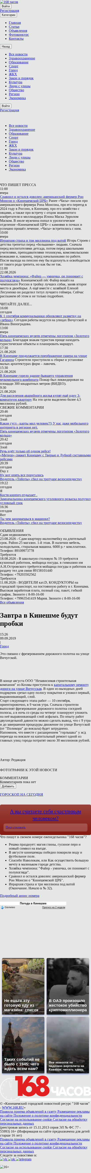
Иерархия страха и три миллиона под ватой (33, 240)
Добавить (8, 786)
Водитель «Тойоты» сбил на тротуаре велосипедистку (41, 479)
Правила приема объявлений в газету (28, 1111)
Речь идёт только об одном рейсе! (25, 451)
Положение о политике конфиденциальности (47, 1115)
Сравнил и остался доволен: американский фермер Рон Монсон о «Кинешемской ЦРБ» (41, 199)
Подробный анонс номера (19, 896)
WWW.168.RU (13, 1107)
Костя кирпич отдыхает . (18, 495)
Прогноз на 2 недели (53, 907)
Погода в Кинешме (33, 903)
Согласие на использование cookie (26, 1119)
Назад (6, 46)
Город (4, 646)
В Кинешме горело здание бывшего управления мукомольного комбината (36, 378)
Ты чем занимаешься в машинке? (25, 519)
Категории (8, 15)
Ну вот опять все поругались (22, 475)
